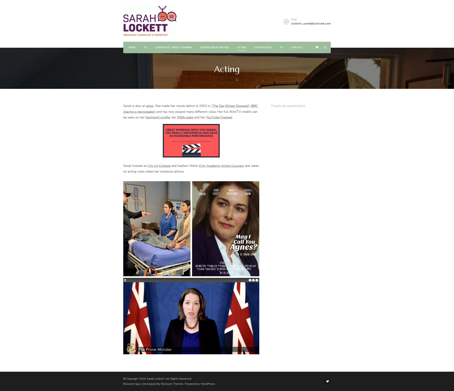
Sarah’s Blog (263, 47)
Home (132, 47)
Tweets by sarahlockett (288, 106)
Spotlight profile (158, 117)
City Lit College (159, 166)
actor (150, 106)
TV (145, 47)
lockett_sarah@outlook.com (311, 24)
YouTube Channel (219, 117)
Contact (297, 47)
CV (281, 47)
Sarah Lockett (155, 379)
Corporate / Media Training (173, 47)
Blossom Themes (172, 384)
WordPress (208, 384)
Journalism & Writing (214, 47)
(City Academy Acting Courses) (221, 166)
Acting (241, 47)
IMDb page (185, 117)
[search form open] (325, 47)
